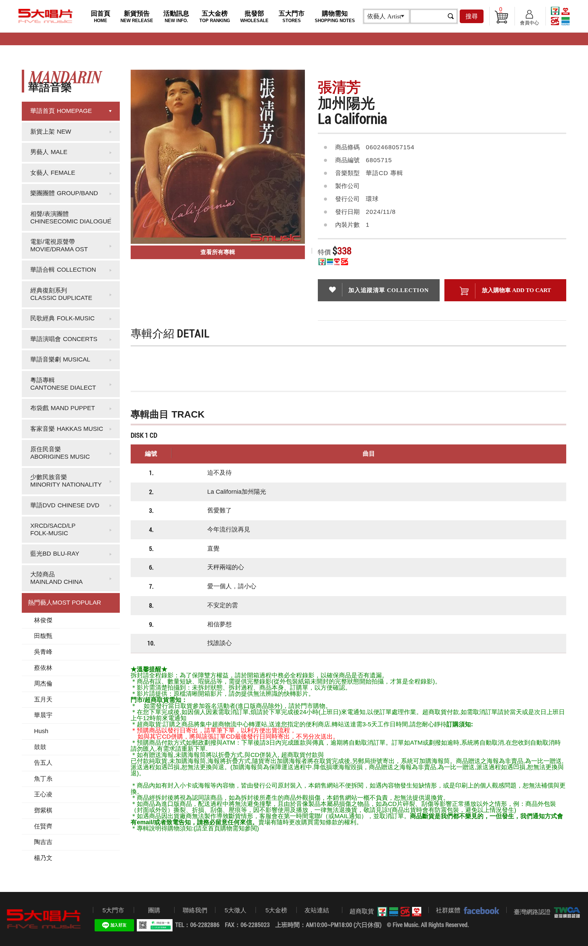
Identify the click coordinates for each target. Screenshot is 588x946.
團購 (154, 910)
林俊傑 (43, 620)
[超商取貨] (397, 911)
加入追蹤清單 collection (388, 290)
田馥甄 (43, 635)
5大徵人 (235, 910)
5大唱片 (45, 16)
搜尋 (472, 16)
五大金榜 (214, 16)
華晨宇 (43, 715)
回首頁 (100, 16)
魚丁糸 (43, 778)
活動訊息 (176, 16)
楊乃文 (43, 858)
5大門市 (113, 910)
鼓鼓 (40, 747)
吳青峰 (43, 651)
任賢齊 (43, 826)
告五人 (43, 762)
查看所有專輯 (217, 252)
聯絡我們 (195, 910)
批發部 (254, 16)
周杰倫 (43, 683)
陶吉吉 (43, 842)
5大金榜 (276, 910)
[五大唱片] (44, 919)
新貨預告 (136, 16)
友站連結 (317, 910)
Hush (41, 731)
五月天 (43, 699)
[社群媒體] (479, 910)
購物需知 (335, 16)
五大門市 (292, 16)
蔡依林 (43, 667)
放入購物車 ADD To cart (516, 290)
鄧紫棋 (43, 810)
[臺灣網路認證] (565, 912)
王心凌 (43, 794)
